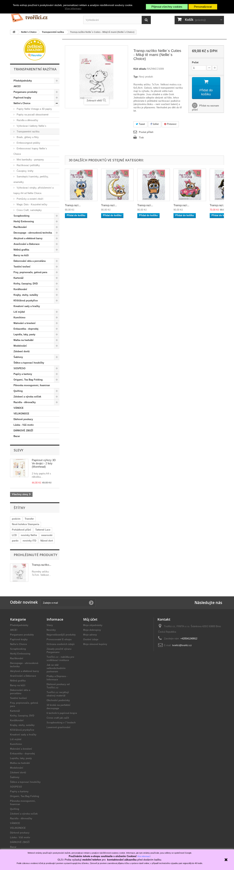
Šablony (18, 357)
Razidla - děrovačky (25, 402)
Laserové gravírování (58, 727)
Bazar (17, 436)
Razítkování (20, 227)
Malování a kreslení (24, 323)
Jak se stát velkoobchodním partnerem (56, 668)
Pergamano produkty (25, 92)
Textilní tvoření (22, 266)
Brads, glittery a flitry (27, 137)
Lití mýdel (19, 311)
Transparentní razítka (27, 131)
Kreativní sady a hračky (27, 306)
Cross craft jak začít (58, 717)
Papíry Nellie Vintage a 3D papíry (34, 109)
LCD (14, 535)
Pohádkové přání (21, 529)
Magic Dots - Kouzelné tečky (31, 204)
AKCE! (17, 86)
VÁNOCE (19, 408)
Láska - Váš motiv (24, 425)
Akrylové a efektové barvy (28, 238)
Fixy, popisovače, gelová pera (30, 272)
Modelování (20, 345)
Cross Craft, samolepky (29, 210)
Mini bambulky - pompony (30, 159)
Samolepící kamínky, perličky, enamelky (31, 179)
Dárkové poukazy (23, 419)
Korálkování (20, 289)
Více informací (73, 8)
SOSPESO (19, 368)
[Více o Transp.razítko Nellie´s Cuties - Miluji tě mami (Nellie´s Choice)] (19, 573)
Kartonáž (19, 278)
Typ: (135, 76)
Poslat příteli (146, 132)
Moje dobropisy (92, 630)
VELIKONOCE (21, 413)
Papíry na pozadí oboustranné (32, 114)
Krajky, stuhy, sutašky (26, 295)
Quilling (18, 391)
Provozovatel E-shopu (59, 639)
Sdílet (155, 124)
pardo (15, 540)
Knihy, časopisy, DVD (26, 283)
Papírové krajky (22, 97)
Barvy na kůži (21, 255)
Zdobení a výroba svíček (27, 396)
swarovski (46, 535)
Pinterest (171, 124)
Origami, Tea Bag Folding (28, 379)
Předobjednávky (23, 80)
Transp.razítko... (41, 564)
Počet (195, 62)
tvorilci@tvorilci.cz (182, 645)
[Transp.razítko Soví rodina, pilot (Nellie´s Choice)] (153, 185)
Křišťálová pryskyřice (26, 300)
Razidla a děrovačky (27, 120)
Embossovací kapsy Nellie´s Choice (30, 151)
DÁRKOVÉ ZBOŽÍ (23, 430)
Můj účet (90, 619)
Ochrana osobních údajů (61, 644)
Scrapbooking (21, 215)
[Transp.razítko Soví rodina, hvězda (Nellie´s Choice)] (81, 185)
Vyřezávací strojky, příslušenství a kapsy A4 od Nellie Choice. (34, 190)
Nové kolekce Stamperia (25, 524)
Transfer (29, 518)
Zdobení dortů (22, 351)
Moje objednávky (92, 625)
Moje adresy (90, 634)
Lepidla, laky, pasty (24, 334)
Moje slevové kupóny (95, 644)
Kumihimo (19, 317)
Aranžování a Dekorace (26, 244)
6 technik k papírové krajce (62, 713)
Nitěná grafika (21, 249)
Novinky (51, 630)
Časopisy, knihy (24, 171)
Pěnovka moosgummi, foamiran (32, 385)
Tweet (141, 124)
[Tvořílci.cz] (44, 16)
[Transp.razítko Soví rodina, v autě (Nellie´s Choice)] (189, 185)
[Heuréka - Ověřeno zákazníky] (35, 49)
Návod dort (46, 540)
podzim (16, 518)
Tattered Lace (42, 529)
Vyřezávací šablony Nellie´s (31, 126)
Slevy (18, 450)
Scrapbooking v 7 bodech (61, 722)
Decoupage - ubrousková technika (33, 232)
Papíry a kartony (23, 374)
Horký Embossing (24, 221)
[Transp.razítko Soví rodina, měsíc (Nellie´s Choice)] (117, 185)
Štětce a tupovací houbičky (29, 362)
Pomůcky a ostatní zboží (29, 198)
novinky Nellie (29, 535)
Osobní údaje (90, 639)
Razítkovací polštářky (28, 165)
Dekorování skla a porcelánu (30, 261)
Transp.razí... (73, 205)
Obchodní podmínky (58, 700)
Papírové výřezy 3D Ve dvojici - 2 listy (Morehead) (44, 463)
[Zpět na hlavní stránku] (13, 32)
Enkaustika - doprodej (26, 328)
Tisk (141, 137)
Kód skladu (139, 68)
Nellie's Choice (22, 103)
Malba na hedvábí (23, 340)
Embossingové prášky (28, 142)
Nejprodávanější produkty (61, 634)
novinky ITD (29, 540)
